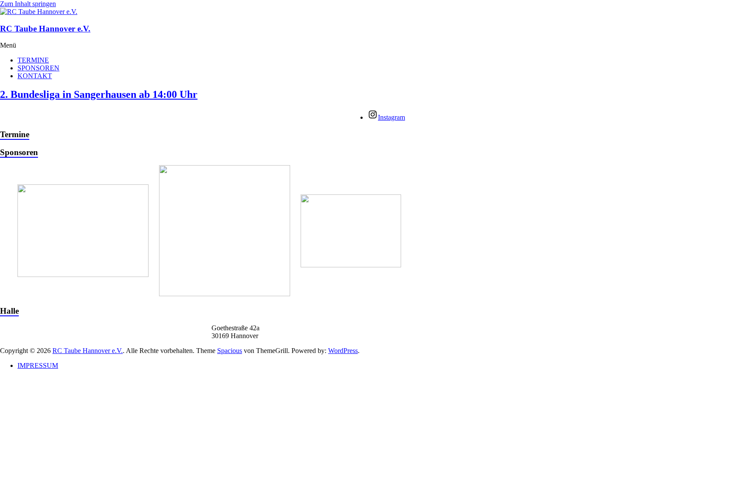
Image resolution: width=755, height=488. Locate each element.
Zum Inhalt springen (28, 3)
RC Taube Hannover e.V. (45, 28)
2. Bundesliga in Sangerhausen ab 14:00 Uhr (98, 94)
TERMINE (33, 60)
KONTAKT (34, 76)
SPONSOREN (38, 68)
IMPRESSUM (37, 365)
